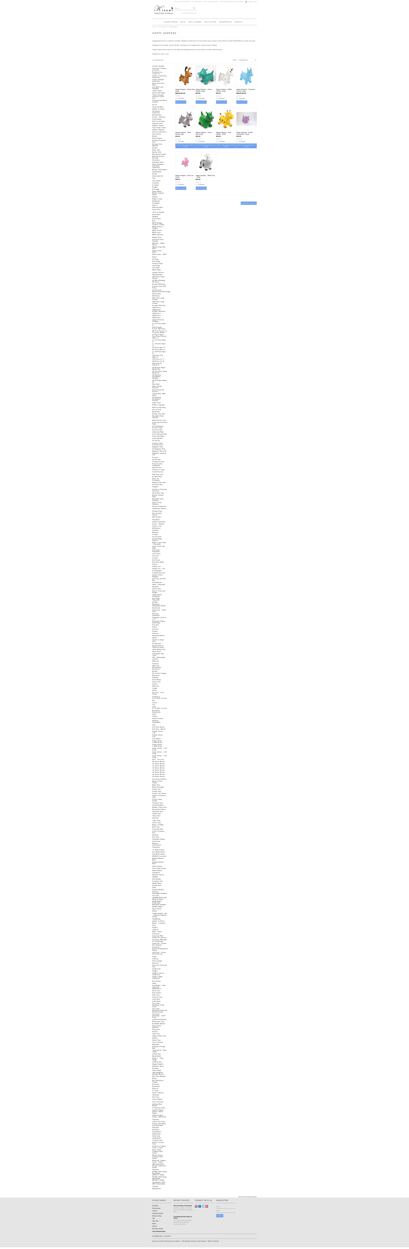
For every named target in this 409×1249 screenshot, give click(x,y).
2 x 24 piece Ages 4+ (159, 344)
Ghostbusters (157, 582)
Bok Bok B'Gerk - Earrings (158, 157)
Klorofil (155, 1031)
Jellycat (155, 929)
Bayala (154, 671)
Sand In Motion (158, 1093)
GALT (154, 714)
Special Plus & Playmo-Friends (158, 646)
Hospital (155, 586)
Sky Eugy (155, 267)
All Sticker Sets (158, 493)
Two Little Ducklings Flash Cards (158, 1005)
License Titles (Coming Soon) (157, 444)
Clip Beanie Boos (158, 854)
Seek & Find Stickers (156, 503)
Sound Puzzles (157, 472)
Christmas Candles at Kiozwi (159, 69)
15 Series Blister (158, 772)
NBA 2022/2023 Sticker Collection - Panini (159, 1165)
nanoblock (156, 872)
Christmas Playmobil (156, 550)
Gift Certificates (211, 1)
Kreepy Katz (156, 885)
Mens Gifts (156, 150)
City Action (156, 553)
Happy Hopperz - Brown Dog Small (185, 90)
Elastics (155, 1088)
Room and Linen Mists (158, 84)
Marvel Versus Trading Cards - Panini (158, 1156)
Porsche (155, 629)
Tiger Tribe (156, 820)
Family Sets (156, 791)
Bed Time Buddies (159, 1076)
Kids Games (156, 993)
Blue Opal (156, 384)
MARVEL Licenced (159, 856)
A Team (155, 534)
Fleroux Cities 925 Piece (159, 287)
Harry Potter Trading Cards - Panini (158, 1151)
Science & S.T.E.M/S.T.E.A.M (159, 697)
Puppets (155, 487)
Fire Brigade (156, 570)
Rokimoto (155, 1129)
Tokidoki (155, 1186)
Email (218, 1210)
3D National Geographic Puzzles (156, 376)
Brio (153, 221)
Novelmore (156, 608)
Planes (154, 174)
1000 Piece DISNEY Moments (159, 310)
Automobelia (156, 172)
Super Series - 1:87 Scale (159, 756)
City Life (155, 556)
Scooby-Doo (156, 643)
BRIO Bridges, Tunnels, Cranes (158, 223)
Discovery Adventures (156, 711)
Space (154, 637)
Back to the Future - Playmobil (159, 543)
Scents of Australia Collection (159, 76)
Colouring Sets (157, 829)
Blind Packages (158, 787)
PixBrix (155, 927)
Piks (154, 925)
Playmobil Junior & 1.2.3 (159, 618)
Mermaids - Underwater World (158, 605)
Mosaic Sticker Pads (157, 496)
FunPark (155, 530)
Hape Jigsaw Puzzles (157, 387)
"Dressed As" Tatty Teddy (159, 1051)
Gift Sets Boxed (158, 727)
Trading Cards (157, 1140)
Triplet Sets (156, 813)
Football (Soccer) (158, 573)
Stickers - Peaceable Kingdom (159, 892)
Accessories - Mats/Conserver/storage (159, 290)
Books (154, 136)
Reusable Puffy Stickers (158, 416)
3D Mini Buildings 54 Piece (158, 281)
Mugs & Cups (157, 199)
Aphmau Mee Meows (157, 1105)
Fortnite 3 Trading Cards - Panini (159, 1147)
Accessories (156, 536)
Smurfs (155, 684)
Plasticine (156, 1029)
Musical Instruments (156, 844)
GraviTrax (156, 934)
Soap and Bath (157, 107)
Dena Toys (156, 990)
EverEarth (156, 1086)
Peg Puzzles (157, 467)
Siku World (156, 738)
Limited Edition (158, 805)
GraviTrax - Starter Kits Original (159, 944)
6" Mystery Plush (158, 1108)
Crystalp (155, 185)
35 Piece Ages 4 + (159, 347)
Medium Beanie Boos (158, 859)
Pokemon (155, 1127)
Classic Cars (157, 526)
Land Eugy (156, 265)
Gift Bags (155, 189)
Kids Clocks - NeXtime (157, 1026)
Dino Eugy (156, 261)
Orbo (154, 887)
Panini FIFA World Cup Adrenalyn (159, 1124)
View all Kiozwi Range (158, 1231)
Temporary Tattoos (159, 508)
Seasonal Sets (157, 811)
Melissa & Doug (156, 1216)
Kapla (154, 956)
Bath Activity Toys (159, 420)
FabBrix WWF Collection (157, 977)
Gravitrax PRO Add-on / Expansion (159, 940)
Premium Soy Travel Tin (157, 73)
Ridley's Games (158, 125)
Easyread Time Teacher (157, 240)
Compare (181, 98)
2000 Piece (156, 315)
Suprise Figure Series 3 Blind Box (159, 1116)
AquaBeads (156, 919)
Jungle (154, 688)
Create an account (235, 1)
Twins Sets (156, 816)
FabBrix (155, 971)
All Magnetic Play (159, 449)
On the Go (156, 440)
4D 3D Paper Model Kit (159, 381)
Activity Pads (157, 430)
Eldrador (155, 677)
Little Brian (156, 1001)
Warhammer (156, 1188)
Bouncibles (156, 214)
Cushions (155, 183)
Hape (154, 983)
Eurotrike (155, 1084)
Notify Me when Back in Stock (185, 145)
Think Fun (156, 1034)
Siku (154, 725)
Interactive (156, 841)
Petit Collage (157, 961)
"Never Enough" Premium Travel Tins (158, 96)
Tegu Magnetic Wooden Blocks (158, 1073)
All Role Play (157, 476)
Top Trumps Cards (159, 127)
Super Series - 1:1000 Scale (157, 741)
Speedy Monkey (158, 889)
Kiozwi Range (171, 22)
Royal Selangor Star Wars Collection (158, 166)
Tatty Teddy (156, 1070)
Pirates (155, 631)
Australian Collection (156, 112)
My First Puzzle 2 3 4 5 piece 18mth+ (159, 331)
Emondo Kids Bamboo (157, 145)
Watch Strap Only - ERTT (159, 247)
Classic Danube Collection (158, 80)
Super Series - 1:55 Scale (159, 752)
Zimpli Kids (156, 969)
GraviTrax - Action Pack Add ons (159, 953)
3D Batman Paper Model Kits (158, 368)
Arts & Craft (156, 409)
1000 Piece (156, 307)
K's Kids (155, 1090)
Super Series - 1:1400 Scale (157, 745)
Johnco (155, 716)
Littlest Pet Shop (158, 1121)
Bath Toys (156, 827)
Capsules (155, 1119)
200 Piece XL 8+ (158, 361)
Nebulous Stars (158, 1066)
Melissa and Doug (159, 407)
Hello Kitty (156, 1136)
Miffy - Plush (157, 931)
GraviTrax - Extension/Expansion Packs (159, 948)
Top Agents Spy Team (158, 654)
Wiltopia (155, 532)
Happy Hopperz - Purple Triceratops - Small (244, 133)
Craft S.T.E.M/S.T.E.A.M (159, 707)
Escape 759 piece (159, 305)
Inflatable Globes (158, 839)
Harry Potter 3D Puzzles (158, 390)
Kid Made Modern (158, 1023)
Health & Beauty (158, 130)
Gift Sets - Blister (159, 729)
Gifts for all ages (158, 121)
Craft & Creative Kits (158, 832)
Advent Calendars (159, 522)
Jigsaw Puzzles (158, 272)
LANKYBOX (156, 1138)
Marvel (154, 911)
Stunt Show (156, 651)
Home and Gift (157, 176)
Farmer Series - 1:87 (158, 735)
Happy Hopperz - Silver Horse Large (183, 133)
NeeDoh (155, 216)
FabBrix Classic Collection (158, 974)
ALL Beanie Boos (158, 852)
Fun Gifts (155, 895)
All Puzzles (156, 459)
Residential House (159, 809)
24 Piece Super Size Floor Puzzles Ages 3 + (159, 336)
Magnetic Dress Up (159, 451)
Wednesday (156, 1134)
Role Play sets (157, 474)
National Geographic (156, 721)
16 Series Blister (158, 774)
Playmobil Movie (158, 635)
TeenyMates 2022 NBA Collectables (158, 1183)
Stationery (156, 847)
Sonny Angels (157, 1099)
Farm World (156, 679)
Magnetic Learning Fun (159, 454)
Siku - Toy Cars (158, 759)
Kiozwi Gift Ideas (158, 93)
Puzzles (155, 457)
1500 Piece (156, 313)
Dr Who (155, 187)
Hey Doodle (156, 879)
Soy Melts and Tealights (157, 87)
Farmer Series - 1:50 (158, 732)
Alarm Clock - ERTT (157, 251)
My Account (197, 1)
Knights (155, 602)
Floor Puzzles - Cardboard (158, 464)
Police (154, 627)
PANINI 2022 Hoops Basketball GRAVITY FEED (159, 1173)
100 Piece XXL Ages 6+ (157, 356)
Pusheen (155, 1068)
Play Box (155, 625)
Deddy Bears (157, 883)
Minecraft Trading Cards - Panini (158, 1161)
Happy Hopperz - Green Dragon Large (204, 90)
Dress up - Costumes (156, 479)
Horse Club (156, 682)
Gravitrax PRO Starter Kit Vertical (159, 936)
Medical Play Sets (159, 482)
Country (155, 558)
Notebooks (156, 201)
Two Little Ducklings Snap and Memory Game (159, 1010)
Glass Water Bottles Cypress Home (158, 193)
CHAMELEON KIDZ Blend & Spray (159, 898)
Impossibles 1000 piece (158, 394)
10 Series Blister (158, 763)
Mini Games (156, 517)
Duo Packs (156, 560)
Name (218, 1206)
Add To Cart (180, 102)
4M (153, 700)
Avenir (154, 702)
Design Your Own (158, 414)
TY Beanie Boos (158, 850)
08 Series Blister (158, 761)
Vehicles (155, 818)
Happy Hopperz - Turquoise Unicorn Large (245, 90)
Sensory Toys (157, 997)
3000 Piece (156, 317)
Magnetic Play (157, 447)
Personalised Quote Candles (159, 101)
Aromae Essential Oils (159, 141)
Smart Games (157, 866)
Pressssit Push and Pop (159, 966)
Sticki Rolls (156, 219)
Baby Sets (156, 785)
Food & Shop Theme (157, 800)
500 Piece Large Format (158, 298)
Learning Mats (157, 438)
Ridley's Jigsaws (158, 405)
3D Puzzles (156, 294)
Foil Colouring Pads (159, 434)
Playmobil (156, 519)
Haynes (155, 197)
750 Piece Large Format (158, 302)
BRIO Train (156, 232)
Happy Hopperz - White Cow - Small (205, 176)
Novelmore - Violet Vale (159, 610)
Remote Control (158, 875)
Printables (156, 203)
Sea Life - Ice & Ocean (158, 693)
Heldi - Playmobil (158, 584)
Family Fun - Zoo (158, 568)
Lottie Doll (156, 999)
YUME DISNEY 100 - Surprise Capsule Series (159, 915)
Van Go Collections (159, 132)
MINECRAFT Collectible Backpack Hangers (159, 903)
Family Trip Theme (159, 793)
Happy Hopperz (158, 1064)
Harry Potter (156, 909)
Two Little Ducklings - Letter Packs (159, 1015)
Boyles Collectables (159, 169)
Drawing (155, 835)
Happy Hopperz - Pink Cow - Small (184, 176)
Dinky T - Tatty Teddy (158, 1059)
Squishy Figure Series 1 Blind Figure (157, 1111)
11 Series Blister (158, 766)
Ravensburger (157, 274)
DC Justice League (159, 673)
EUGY (154, 257)
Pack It (155, 205)
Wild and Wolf (157, 207)
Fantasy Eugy (157, 263)
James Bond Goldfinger (156, 595)
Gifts (182, 22)
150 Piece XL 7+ (158, 359)
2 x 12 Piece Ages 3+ (159, 340)
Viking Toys (156, 1054)
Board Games (157, 138)
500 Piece (156, 296)
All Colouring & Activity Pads (158, 426)
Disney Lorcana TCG (158, 1143)
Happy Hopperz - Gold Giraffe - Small (223, 133)
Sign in (222, 1)
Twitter (203, 1206)
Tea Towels (156, 181)
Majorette (155, 1044)
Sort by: (235, 60)
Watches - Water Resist (158, 244)
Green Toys (156, 1040)
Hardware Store (158, 162)
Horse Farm (156, 589)
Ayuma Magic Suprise (157, 539)
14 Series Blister (158, 770)
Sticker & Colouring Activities (159, 490)
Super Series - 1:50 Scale (159, 749)
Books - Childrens (159, 923)
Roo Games (156, 981)
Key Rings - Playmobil (156, 599)
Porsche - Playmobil (156, 614)
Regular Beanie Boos (158, 862)
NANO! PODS (157, 906)
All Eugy (155, 259)
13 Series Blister (158, 768)
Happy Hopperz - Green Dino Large (204, 133)
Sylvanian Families (159, 779)
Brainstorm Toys (158, 1021)
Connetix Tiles (157, 881)
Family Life (156, 789)
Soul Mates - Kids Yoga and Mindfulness (159, 987)
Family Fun (156, 566)
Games (155, 148)
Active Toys (156, 822)
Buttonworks (156, 115)
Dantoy (155, 1038)
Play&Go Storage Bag (158, 1047)
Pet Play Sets (157, 484)
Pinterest (206, 1206)
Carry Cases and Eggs (158, 547)
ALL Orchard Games (157, 514)
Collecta (155, 959)
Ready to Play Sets (159, 807)
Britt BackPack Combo (158, 1081)
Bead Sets (156, 412)
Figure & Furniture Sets (159, 796)
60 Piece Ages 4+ (159, 349)
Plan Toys (156, 995)
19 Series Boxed (158, 776)
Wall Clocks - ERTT (159, 254)
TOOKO (155, 877)
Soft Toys (156, 1097)
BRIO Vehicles (157, 235)
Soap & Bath (157, 91)
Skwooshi (155, 1095)
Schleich (155, 664)
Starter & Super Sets (158, 640)
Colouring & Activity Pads (159, 423)
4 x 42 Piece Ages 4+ (159, 324)
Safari (154, 690)
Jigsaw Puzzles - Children (158, 320)
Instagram (196, 1206)
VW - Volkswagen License (158, 658)
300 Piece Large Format (158, 277)
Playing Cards (157, 123)
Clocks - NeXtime (158, 117)
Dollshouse (156, 528)
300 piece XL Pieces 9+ (157, 364)
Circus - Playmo (158, 524)
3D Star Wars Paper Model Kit (159, 372)
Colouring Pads (158, 432)
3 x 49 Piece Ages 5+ (159, 352)
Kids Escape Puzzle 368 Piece (158, 328)
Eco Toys (155, 837)
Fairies (154, 564)
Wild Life (155, 661)
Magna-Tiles (156, 237)
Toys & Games (195, 22)
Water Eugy (156, 270)
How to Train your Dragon (159, 591)
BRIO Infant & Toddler (157, 227)
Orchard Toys (157, 511)
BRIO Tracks (157, 230)
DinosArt (155, 963)
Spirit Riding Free (158, 649)
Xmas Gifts (156, 209)
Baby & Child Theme (157, 782)
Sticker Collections (159, 506)
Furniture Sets (157, 803)
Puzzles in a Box (158, 469)
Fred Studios (157, 119)
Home (153, 26)
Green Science (157, 718)
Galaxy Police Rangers (157, 575)
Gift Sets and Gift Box (159, 579)
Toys (154, 178)
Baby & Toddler (158, 825)
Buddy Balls (156, 1056)
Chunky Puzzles (158, 462)
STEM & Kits (157, 1062)
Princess (155, 633)
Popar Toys (156, 403)
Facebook (199, 1206)
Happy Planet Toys (159, 1036)
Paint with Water (158, 436)
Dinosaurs (156, 675)
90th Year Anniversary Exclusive (156, 667)
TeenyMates (156, 1132)
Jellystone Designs (159, 1019)
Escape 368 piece (159, 284)
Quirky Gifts (156, 152)
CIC (153, 704)
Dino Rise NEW (158, 562)
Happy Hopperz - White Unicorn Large (224, 90)
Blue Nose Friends (159, 154)
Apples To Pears (158, 109)
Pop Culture (210, 22)
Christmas (156, 160)
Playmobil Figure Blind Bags (158, 622)
